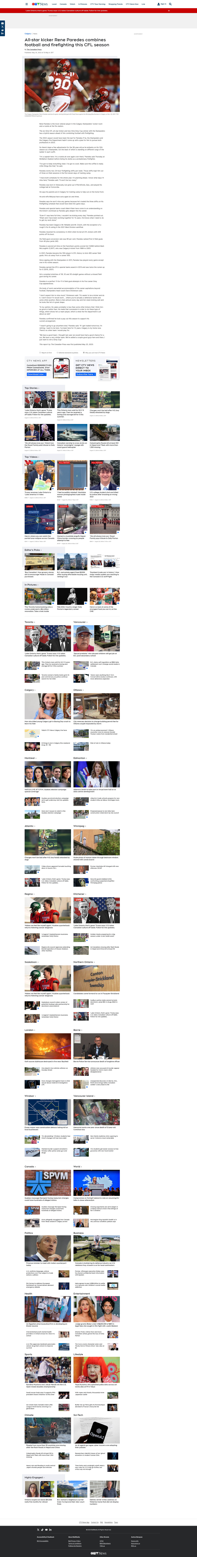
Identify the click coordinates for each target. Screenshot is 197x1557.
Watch (72, 4)
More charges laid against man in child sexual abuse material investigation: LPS (56, 1082)
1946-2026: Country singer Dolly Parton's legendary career (69, 608)
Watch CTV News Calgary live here (54, 730)
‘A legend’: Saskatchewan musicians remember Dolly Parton (55, 935)
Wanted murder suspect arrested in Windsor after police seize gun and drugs (54, 1150)
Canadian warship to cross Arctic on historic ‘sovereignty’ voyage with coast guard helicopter (72, 445)
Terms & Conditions (74, 1543)
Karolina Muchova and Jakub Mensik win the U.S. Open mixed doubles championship (46, 1386)
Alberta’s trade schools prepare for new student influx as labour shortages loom (105, 799)
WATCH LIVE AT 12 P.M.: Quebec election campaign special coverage (45, 791)
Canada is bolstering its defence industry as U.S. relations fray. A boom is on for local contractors (95, 1264)
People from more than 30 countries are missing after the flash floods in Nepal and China (46, 1446)
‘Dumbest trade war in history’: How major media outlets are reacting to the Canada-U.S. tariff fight (104, 574)
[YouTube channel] (46, 1529)
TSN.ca (102, 1546)
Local (54, 4)
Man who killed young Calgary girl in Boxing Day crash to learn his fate (47, 723)
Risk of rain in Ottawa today (100, 743)
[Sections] (27, 4)
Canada (63, 4)
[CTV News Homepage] (40, 4)
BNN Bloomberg (105, 1543)
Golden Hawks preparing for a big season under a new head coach (102, 935)
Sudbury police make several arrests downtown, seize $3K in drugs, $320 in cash (103, 1002)
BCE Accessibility (42, 1541)
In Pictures (82, 4)
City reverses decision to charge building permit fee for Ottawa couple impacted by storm (95, 723)
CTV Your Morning (97, 4)
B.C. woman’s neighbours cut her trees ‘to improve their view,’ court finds (70, 1502)
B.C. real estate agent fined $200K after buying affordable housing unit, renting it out (72, 574)
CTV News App (84, 1522)
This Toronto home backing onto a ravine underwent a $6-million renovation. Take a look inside (39, 609)
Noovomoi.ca (135, 1543)
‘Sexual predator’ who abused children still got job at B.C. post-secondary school (95, 655)
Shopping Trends (116, 4)
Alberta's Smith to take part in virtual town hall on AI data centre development (94, 791)
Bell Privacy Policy (74, 1541)
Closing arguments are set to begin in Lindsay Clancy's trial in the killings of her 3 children (104, 1208)
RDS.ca (133, 1546)
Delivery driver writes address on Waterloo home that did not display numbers (104, 1502)
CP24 (101, 1541)
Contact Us (94, 1522)
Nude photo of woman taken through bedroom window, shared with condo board (96, 859)
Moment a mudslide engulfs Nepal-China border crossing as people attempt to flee (71, 538)
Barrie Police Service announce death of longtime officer (96, 1061)
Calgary (28, 34)
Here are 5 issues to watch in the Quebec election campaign (53, 812)
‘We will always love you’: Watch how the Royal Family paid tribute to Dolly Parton (40, 445)
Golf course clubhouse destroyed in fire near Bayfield (46, 1061)
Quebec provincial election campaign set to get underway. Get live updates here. (55, 800)
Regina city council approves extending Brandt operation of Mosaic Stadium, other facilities (56, 949)
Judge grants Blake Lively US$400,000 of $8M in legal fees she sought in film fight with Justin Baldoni (96, 1325)
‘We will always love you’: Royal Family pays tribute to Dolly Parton (104, 537)
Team (116, 1522)
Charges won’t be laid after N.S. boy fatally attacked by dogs (104, 411)
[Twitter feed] (38, 1529)
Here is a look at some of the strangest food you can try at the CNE (103, 609)
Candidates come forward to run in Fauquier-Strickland (96, 994)
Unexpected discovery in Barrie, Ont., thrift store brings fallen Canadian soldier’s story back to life (103, 1082)
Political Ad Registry (75, 1546)
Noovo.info (134, 1541)
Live (143, 4)
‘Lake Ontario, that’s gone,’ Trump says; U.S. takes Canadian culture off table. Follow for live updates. (38, 412)
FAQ (101, 1522)
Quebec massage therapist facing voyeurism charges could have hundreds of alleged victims (47, 1199)
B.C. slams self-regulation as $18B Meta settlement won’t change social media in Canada (105, 664)
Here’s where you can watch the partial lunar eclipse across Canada (39, 537)
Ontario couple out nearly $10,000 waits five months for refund (38, 1501)
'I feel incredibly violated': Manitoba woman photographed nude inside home (71, 494)
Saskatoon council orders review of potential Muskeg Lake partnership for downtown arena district (55, 1004)
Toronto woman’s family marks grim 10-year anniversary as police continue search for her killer (56, 677)
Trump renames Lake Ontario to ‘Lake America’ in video (38, 493)
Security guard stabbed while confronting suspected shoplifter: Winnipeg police (102, 881)
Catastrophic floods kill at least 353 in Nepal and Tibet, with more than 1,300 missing (104, 445)
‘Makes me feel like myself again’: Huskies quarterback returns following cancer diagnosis (47, 927)
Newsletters (109, 1522)
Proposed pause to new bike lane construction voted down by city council (104, 812)
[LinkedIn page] (50, 1529)
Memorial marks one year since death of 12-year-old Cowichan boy (94, 1128)
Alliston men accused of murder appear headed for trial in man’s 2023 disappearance (104, 1070)
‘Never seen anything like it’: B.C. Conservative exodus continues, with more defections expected (103, 677)
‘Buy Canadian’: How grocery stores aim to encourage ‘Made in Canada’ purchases (39, 574)
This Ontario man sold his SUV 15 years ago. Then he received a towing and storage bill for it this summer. (70, 413)
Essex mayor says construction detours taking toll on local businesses (46, 1128)
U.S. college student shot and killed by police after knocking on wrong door (104, 494)
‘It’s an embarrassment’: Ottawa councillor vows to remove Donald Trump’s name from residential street (103, 732)
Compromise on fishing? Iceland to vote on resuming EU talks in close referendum (96, 1199)
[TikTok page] (42, 1529)
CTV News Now (132, 4)
